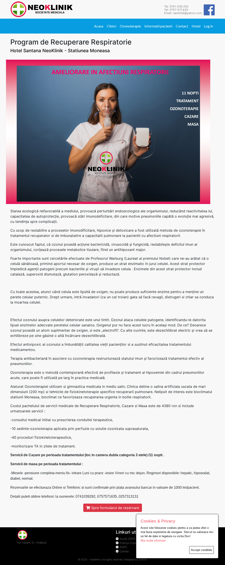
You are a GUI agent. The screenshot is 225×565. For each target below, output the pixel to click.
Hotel (196, 26)
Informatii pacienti (158, 26)
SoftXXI (143, 559)
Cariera (124, 551)
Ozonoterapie (130, 26)
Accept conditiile (201, 550)
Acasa (98, 26)
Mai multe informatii (153, 540)
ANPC (123, 547)
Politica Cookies (129, 543)
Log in (208, 26)
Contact (182, 26)
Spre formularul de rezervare (114, 508)
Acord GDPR (127, 538)
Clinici (111, 26)
